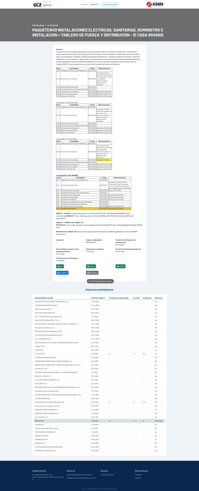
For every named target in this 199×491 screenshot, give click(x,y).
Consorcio (85, 4)
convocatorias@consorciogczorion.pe (79, 475)
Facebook (138, 475)
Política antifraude (110, 4)
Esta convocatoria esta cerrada (100, 281)
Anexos (92, 266)
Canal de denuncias (107, 475)
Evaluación (63, 273)
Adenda (121, 266)
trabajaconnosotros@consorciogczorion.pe (81, 478)
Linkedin (138, 478)
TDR (60, 266)
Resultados (93, 273)
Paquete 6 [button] (94, 4)
